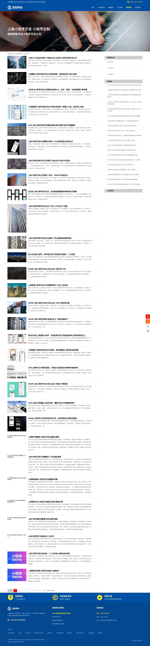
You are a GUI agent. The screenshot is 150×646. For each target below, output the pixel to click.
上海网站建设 (91, 633)
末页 (44, 590)
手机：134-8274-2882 (103, 613)
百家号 (20, 633)
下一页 (38, 590)
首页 (92, 7)
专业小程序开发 (21, 620)
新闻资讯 (129, 7)
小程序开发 (101, 7)
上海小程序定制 (59, 633)
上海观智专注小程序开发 (14, 613)
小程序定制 (35, 613)
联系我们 (138, 7)
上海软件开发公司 (80, 633)
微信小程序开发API (38, 633)
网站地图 (100, 633)
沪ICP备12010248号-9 (137, 640)
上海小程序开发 (11, 633)
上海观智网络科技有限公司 (18, 641)
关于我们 (120, 7)
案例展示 (111, 7)
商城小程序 (69, 633)
